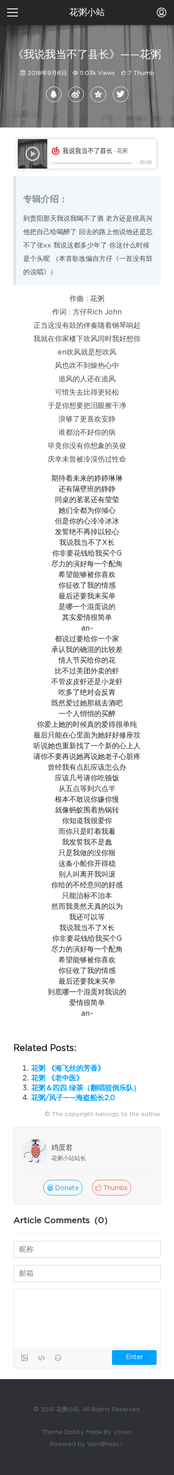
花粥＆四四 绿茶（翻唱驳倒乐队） (86, 1088)
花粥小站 (87, 12)
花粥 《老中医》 (57, 1078)
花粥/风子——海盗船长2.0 (73, 1097)
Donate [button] (66, 1188)
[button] (111, 1187)
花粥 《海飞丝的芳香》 (68, 1068)
